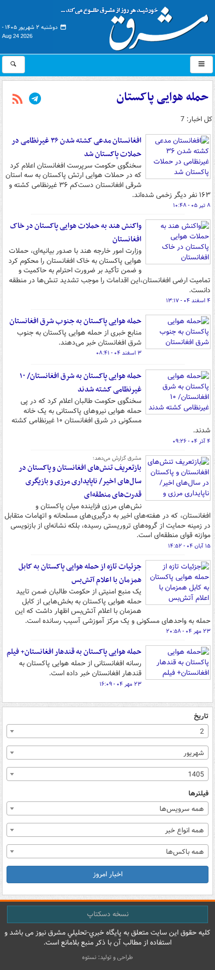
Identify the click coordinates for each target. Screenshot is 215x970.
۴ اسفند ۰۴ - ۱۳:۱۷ (188, 300)
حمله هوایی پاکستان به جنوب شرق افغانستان (76, 321)
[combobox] (107, 731)
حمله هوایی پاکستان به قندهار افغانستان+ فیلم (74, 651)
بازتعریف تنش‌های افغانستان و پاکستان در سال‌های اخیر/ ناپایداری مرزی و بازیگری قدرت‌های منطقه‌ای (80, 481)
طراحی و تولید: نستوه (107, 957)
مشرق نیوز (138, 25)
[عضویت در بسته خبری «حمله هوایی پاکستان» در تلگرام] (35, 100)
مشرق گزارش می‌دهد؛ (117, 458)
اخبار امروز (107, 874)
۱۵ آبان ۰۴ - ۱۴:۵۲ (189, 546)
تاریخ (201, 716)
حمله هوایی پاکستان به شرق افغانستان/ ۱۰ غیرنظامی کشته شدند (81, 383)
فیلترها (198, 793)
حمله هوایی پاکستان (162, 97)
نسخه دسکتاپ (107, 914)
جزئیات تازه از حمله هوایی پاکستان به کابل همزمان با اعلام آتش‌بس (80, 573)
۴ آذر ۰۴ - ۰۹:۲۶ (191, 441)
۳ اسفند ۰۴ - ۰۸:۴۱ (119, 353)
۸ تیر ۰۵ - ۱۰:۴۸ (191, 205)
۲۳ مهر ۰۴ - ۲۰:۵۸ (188, 631)
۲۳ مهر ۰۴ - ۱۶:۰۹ (121, 684)
